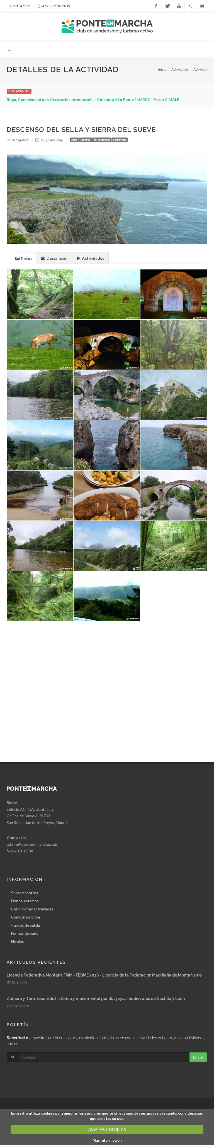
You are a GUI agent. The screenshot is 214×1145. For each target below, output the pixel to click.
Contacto (20, 6)
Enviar (198, 1057)
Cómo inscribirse (25, 917)
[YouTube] (178, 6)
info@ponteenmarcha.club (34, 844)
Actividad (200, 69)
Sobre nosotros (24, 892)
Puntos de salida (25, 925)
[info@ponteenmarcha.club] (201, 6)
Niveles (17, 941)
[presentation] (24, 258)
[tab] (24, 258)
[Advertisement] (107, 674)
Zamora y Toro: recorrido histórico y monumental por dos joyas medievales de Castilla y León (96, 998)
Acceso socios (56, 6)
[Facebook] (156, 6)
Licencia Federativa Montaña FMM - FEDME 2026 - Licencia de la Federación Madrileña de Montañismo (104, 975)
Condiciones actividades (32, 909)
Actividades (180, 69)
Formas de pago (24, 933)
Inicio (162, 69)
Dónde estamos (25, 900)
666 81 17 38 (22, 850)
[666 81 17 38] (190, 6)
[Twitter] (167, 6)
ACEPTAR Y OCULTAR (107, 1129)
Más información (107, 1140)
